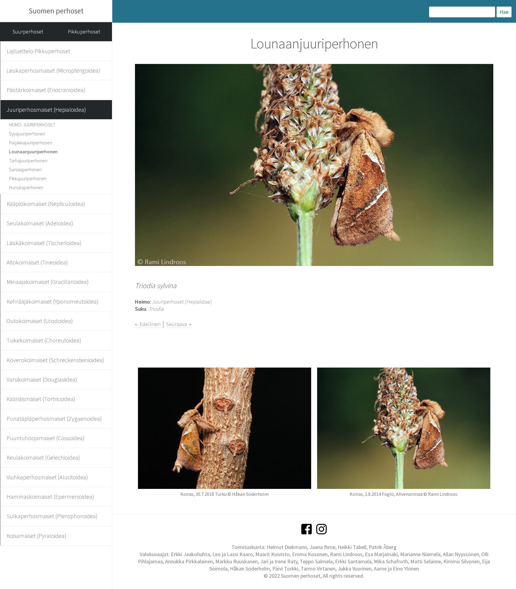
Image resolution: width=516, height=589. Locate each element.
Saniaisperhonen (25, 169)
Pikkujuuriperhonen (28, 178)
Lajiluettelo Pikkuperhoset (38, 51)
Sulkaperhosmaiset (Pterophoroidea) (52, 516)
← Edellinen (148, 324)
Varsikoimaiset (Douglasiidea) (42, 379)
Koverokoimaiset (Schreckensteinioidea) (55, 360)
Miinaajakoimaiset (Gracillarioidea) (48, 281)
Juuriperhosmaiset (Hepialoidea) (46, 109)
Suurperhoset (28, 31)
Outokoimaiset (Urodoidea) (40, 321)
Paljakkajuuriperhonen (30, 143)
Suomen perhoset (56, 11)
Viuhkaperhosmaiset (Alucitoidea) (47, 477)
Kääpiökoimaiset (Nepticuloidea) (46, 203)
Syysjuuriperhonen (27, 134)
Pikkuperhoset (84, 31)
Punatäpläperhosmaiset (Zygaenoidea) (54, 418)
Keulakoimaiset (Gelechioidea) (43, 457)
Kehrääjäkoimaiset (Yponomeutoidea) (53, 301)
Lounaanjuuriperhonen (33, 151)
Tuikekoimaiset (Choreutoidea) (44, 340)
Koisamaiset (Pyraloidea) (36, 535)
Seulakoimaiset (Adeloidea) (40, 223)
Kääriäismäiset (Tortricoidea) (41, 399)
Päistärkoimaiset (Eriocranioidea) (46, 90)
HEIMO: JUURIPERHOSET (32, 125)
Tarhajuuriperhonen (28, 160)
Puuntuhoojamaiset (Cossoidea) (46, 438)
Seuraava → (178, 324)
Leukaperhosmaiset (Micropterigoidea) (53, 70)
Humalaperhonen (26, 187)
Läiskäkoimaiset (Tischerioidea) (44, 243)
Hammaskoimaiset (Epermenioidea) (50, 496)
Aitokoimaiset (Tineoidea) (37, 262)
